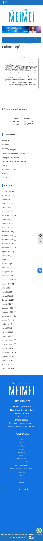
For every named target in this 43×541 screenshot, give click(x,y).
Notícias (5, 174)
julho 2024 (6, 220)
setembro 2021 (7, 316)
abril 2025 (5, 212)
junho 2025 (6, 203)
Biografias (5, 144)
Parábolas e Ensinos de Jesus (14, 154)
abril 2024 (5, 228)
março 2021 (6, 332)
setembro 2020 (7, 352)
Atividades (6, 140)
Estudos (5, 148)
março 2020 (6, 368)
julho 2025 (6, 199)
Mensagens (23, 109)
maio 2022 (6, 292)
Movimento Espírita (9, 170)
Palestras (5, 178)
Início (21, 439)
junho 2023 (6, 260)
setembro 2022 (7, 280)
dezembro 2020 (8, 340)
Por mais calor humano (14, 121)
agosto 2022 (6, 284)
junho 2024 (6, 224)
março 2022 (6, 296)
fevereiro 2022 (7, 300)
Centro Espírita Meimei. (22, 535)
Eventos (21, 476)
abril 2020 (5, 364)
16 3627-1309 (22, 417)
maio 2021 (6, 328)
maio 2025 (6, 207)
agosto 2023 (6, 252)
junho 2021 (6, 324)
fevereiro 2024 (7, 232)
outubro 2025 (7, 191)
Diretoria (22, 446)
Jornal (4, 166)
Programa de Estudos (11, 158)
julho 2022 (6, 288)
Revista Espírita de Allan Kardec (14, 162)
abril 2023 (5, 268)
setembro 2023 (7, 248)
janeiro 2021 (6, 336)
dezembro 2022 (8, 276)
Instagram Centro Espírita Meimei (22, 427)
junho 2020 (6, 360)
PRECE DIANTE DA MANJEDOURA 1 (30, 121)
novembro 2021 (8, 312)
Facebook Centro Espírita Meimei (22, 423)
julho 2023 (6, 256)
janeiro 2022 (6, 304)
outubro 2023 (7, 244)
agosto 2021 (6, 320)
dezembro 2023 (8, 236)
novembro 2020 (8, 344)
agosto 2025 (6, 195)
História (21, 443)
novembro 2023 (8, 240)
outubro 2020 (7, 348)
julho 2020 (6, 356)
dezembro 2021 (8, 308)
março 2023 (6, 272)
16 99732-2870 (22, 420)
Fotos (21, 482)
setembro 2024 (7, 216)
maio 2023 (6, 264)
